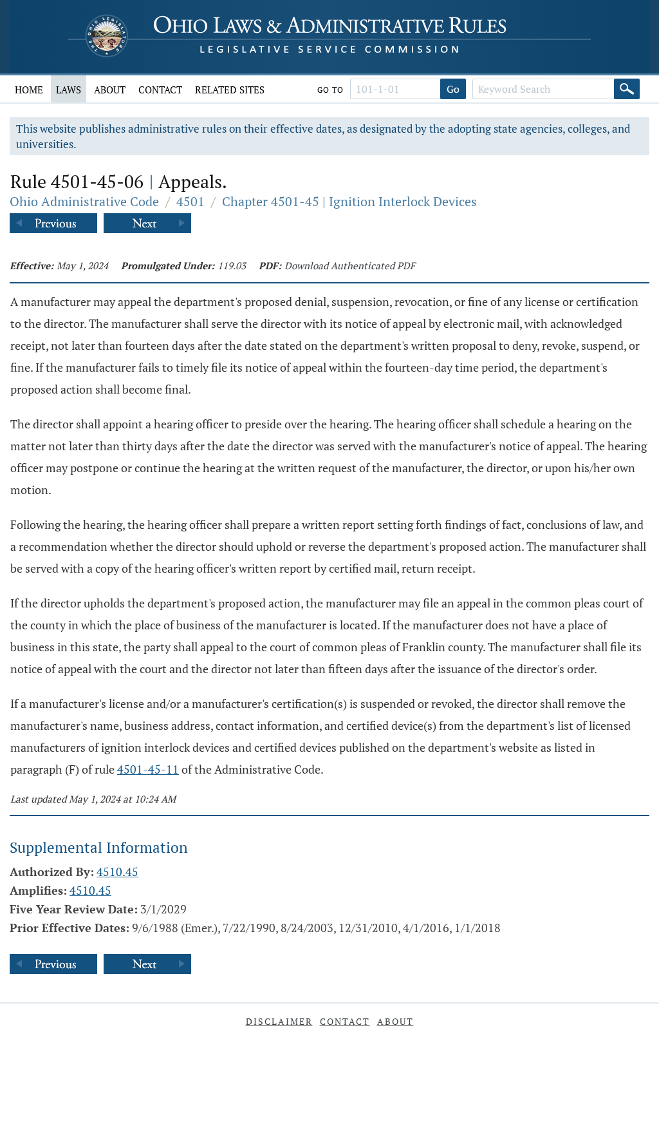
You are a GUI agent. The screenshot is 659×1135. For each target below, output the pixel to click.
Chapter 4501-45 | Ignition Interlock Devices (349, 201)
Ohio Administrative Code (84, 201)
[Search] (627, 89)
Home (29, 89)
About (109, 89)
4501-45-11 (148, 769)
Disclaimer (279, 1021)
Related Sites (230, 89)
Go (453, 89)
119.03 (232, 265)
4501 (190, 201)
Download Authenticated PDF (349, 265)
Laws (68, 89)
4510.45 (117, 871)
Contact (160, 89)
